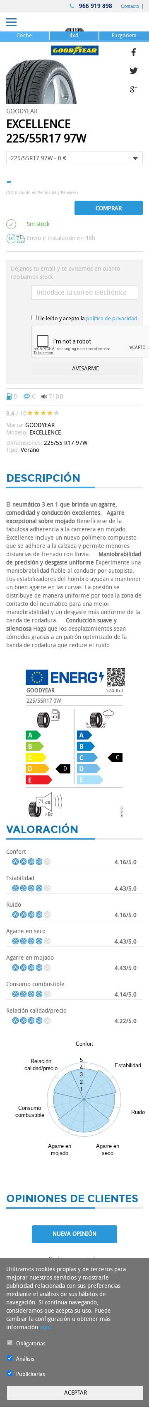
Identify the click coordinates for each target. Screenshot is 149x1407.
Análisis (25, 1359)
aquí (45, 1327)
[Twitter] (136, 69)
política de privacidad (111, 318)
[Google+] (136, 88)
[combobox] (74, 158)
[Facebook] (136, 51)
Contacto (130, 6)
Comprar (109, 208)
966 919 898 (94, 6)
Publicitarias (30, 1374)
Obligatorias (31, 1343)
